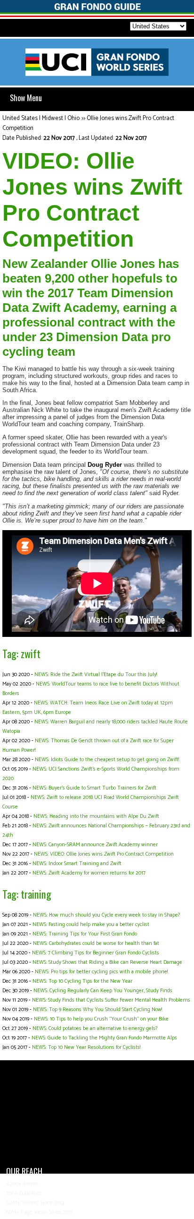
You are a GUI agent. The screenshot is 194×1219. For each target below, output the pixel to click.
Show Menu (26, 97)
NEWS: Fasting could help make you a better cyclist (90, 924)
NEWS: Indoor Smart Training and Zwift (76, 863)
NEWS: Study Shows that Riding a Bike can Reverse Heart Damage (107, 962)
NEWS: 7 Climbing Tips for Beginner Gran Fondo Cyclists (95, 953)
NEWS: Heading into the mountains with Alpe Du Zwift (96, 816)
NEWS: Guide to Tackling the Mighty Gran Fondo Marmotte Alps (104, 1038)
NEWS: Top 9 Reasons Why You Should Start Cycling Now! (97, 1009)
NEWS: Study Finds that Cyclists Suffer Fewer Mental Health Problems (111, 1000)
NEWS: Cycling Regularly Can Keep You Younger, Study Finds (102, 991)
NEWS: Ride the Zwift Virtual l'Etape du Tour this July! (95, 674)
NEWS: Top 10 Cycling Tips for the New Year (82, 981)
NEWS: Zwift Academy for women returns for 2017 (89, 873)
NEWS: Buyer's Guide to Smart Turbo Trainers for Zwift (94, 788)
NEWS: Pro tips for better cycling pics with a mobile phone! (101, 972)
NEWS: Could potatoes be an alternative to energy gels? (94, 1028)
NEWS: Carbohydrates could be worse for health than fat (96, 943)
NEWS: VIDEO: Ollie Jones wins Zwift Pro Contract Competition (104, 854)
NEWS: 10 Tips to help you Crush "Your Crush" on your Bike (101, 1019)
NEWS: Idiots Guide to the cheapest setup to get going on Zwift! (107, 759)
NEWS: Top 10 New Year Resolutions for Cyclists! (86, 1047)
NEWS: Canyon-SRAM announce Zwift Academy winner (95, 845)
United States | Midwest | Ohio (41, 118)
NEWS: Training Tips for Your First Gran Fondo (84, 934)
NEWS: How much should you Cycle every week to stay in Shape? (106, 915)
